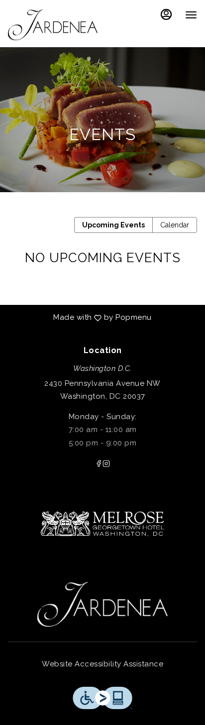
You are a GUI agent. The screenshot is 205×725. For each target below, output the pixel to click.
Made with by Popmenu (79, 318)
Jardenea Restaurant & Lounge (102, 604)
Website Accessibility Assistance (102, 663)
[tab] (113, 225)
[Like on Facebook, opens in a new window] (98, 464)
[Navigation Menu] (191, 14)
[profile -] (166, 14)
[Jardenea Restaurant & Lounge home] (53, 24)
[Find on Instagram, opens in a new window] (106, 464)
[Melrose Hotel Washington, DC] (102, 518)
